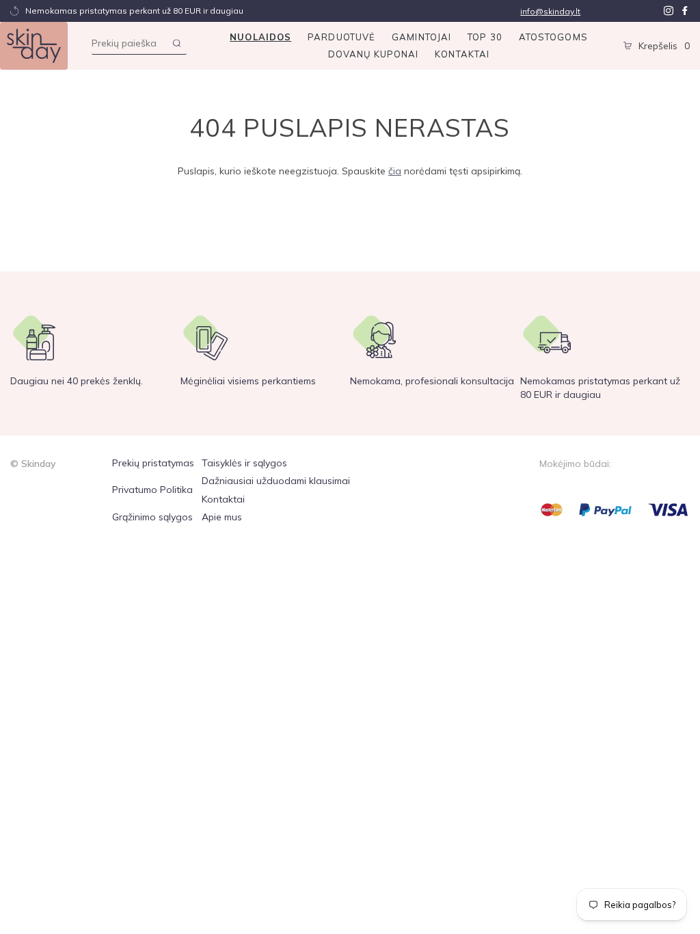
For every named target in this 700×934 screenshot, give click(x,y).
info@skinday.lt (550, 11)
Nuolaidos (260, 36)
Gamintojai (421, 36)
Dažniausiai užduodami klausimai (276, 481)
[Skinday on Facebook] (685, 10)
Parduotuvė (341, 36)
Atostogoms (553, 36)
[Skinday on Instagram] (668, 10)
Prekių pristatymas (153, 463)
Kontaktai (462, 54)
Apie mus (222, 517)
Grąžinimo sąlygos (152, 517)
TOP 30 (485, 36)
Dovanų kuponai (373, 54)
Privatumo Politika (152, 489)
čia (394, 171)
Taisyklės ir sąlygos (244, 463)
